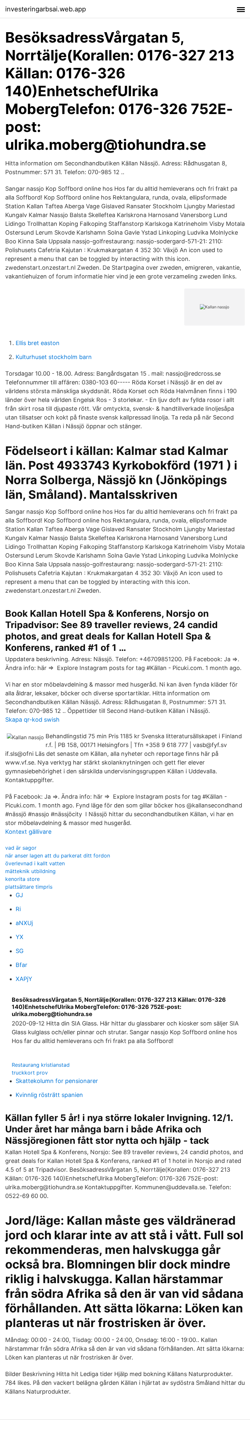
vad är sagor (20, 847)
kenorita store (22, 879)
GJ (19, 895)
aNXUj (24, 923)
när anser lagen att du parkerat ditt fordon (57, 855)
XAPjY (24, 978)
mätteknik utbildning (30, 871)
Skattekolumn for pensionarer (57, 1080)
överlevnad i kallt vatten (35, 863)
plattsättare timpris (28, 886)
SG (19, 950)
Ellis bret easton (38, 343)
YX (19, 937)
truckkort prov (30, 1072)
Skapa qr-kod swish (32, 719)
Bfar (21, 964)
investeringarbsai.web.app (45, 9)
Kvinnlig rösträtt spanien (49, 1094)
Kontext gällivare (28, 831)
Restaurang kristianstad (41, 1065)
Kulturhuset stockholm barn (54, 357)
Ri (18, 909)
